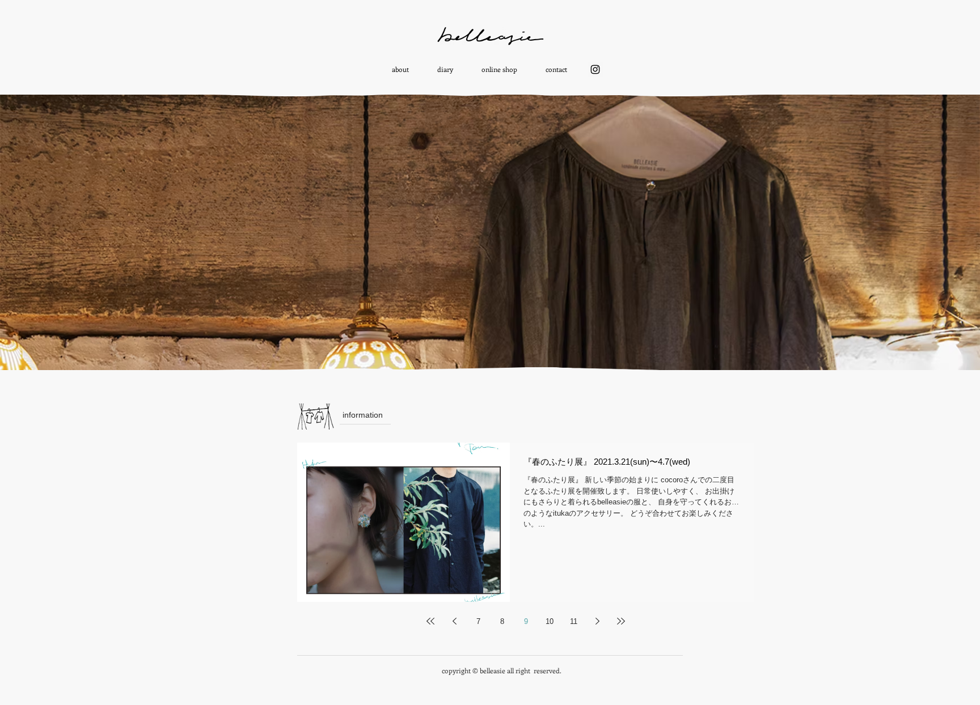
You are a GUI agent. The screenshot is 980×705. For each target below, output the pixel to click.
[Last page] (621, 621)
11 (573, 621)
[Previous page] (454, 621)
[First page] (430, 621)
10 (550, 621)
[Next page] (597, 621)
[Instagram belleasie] (595, 69)
